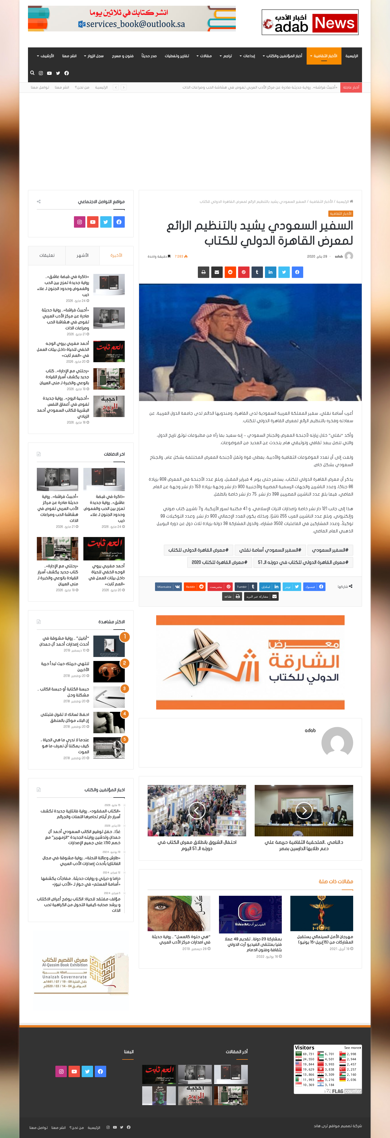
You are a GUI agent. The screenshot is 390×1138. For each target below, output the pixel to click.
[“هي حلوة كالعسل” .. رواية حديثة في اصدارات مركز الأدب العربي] (179, 913)
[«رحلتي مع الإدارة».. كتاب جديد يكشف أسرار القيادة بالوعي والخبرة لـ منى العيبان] (109, 379)
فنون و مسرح (123, 56)
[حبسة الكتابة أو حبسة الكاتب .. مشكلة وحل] (109, 697)
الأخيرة (116, 255)
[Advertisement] (195, 141)
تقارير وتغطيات (177, 56)
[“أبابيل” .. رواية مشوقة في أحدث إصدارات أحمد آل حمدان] (109, 646)
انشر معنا (69, 56)
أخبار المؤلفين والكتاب (284, 56)
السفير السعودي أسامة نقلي (268, 550)
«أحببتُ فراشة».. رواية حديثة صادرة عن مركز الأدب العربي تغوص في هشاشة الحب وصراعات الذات (57, 508)
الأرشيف (47, 56)
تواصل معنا (40, 87)
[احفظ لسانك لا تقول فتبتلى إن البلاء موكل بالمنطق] (109, 722)
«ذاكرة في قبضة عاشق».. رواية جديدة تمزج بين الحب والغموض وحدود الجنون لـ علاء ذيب (104, 508)
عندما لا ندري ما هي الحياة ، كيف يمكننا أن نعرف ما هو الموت (65, 746)
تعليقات (47, 255)
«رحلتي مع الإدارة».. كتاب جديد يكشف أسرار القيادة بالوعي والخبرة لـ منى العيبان (64, 377)
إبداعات (249, 56)
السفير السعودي (328, 550)
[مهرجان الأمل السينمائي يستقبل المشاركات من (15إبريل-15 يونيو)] (321, 913)
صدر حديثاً (149, 56)
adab (339, 256)
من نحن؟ (82, 87)
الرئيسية (351, 56)
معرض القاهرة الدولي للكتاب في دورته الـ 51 (301, 562)
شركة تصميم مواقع (345, 1126)
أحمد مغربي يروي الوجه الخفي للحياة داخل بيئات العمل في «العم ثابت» (63, 349)
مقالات (206, 56)
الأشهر (83, 255)
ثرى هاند (321, 1126)
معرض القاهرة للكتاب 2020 (218, 562)
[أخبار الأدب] (309, 24)
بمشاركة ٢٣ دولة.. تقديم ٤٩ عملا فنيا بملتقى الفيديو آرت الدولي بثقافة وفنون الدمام (253, 944)
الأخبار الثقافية (325, 56)
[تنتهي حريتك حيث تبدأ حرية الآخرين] (109, 671)
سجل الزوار (96, 56)
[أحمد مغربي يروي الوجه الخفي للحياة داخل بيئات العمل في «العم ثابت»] (109, 351)
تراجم (227, 56)
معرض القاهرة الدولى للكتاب (196, 550)
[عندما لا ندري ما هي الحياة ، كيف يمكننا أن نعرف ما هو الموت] (109, 748)
